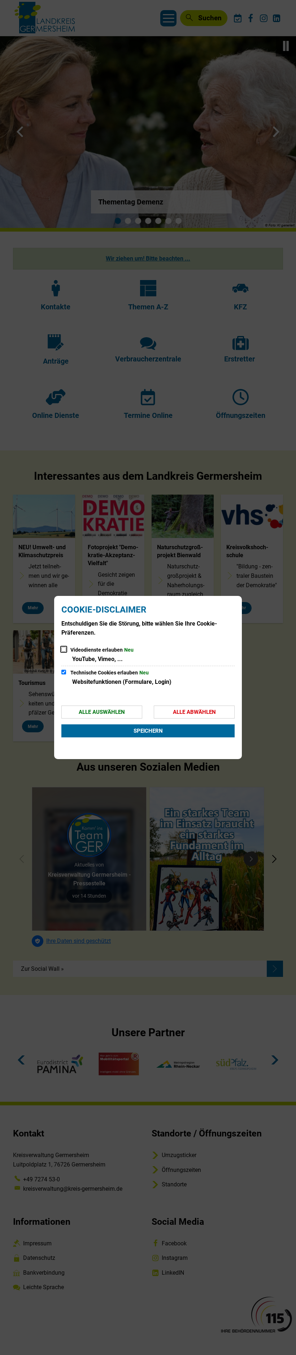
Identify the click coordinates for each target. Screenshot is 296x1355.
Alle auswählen (102, 712)
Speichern (148, 731)
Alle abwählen (194, 712)
